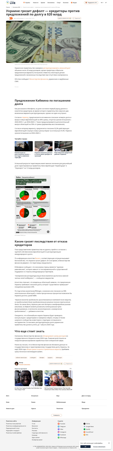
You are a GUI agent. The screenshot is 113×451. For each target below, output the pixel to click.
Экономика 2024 (16, 7)
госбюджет (33, 357)
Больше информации (99, 446)
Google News (90, 426)
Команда (34, 435)
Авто (7, 396)
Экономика (50, 2)
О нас (33, 424)
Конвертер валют (37, 440)
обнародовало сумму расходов (54, 336)
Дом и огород (86, 396)
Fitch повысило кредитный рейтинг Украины (63, 153)
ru (101, 2)
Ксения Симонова (24, 364)
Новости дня (10, 408)
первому (25, 117)
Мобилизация (61, 402)
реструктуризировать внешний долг (56, 68)
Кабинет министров (21, 357)
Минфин (42, 357)
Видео (75, 2)
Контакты (35, 428)
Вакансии (35, 426)
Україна (27, 2)
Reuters (38, 258)
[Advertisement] (43, 91)
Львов (33, 402)
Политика (59, 408)
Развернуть (56, 415)
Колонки (65, 2)
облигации (59, 357)
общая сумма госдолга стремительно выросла (43, 349)
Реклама (34, 430)
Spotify (88, 429)
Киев (7, 402)
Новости (35, 2)
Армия (43, 2)
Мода (83, 402)
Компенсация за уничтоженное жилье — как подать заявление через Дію (22, 155)
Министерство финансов (38, 79)
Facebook (63, 435)
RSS (87, 435)
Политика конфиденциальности (16, 426)
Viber (61, 429)
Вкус (57, 396)
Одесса (33, 408)
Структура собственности (40, 433)
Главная (8, 7)
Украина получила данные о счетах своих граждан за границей (43, 154)
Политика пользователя (13, 424)
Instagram (63, 432)
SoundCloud (89, 432)
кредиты (50, 357)
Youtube (62, 424)
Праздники (85, 408)
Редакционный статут (13, 428)
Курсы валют (36, 437)
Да (85, 446)
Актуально (34, 396)
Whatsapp (63, 437)
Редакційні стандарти (12, 430)
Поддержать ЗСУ (92, 2)
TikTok (88, 424)
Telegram (63, 426)
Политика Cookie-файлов (13, 433)
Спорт (59, 2)
